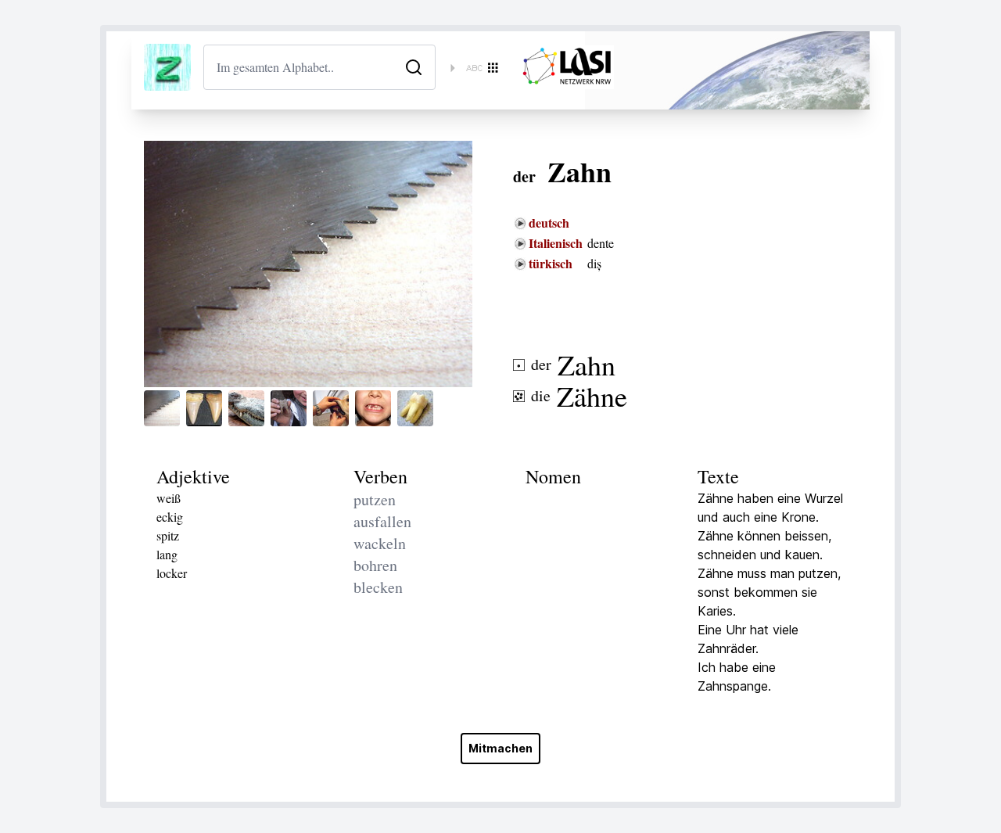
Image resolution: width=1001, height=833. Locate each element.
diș (594, 263)
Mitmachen (500, 748)
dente (600, 243)
